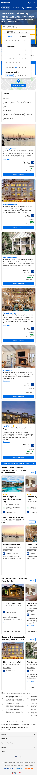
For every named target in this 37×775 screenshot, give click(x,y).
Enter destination (10, 26)
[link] (6, 102)
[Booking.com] (5, 2)
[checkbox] (25, 50)
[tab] (9, 36)
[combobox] (19, 28)
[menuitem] (5, 8)
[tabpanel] (16, 58)
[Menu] (34, 3)
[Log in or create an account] (29, 3)
